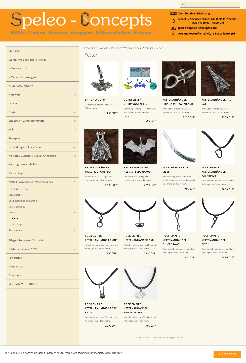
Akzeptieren (227, 354)
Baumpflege (16, 173)
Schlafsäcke (15, 194)
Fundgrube (15, 257)
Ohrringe (17, 224)
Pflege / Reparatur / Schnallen (27, 240)
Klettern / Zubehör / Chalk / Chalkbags (32, 155)
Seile (11, 129)
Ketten (15, 218)
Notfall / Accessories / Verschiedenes (31, 182)
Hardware (15, 94)
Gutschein (15, 275)
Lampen (14, 103)
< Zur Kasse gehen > (21, 85)
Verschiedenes (17, 206)
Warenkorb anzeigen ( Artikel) (28, 59)
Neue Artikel (16, 266)
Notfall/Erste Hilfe (19, 189)
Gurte (12, 112)
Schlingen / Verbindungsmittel (27, 120)
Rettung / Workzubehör (23, 164)
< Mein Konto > (18, 68)
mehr (95, 108)
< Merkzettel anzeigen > (23, 77)
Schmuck (14, 212)
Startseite (14, 51)
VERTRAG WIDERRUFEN (23, 284)
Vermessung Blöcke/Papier (23, 200)
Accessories (15, 230)
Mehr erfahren (113, 352)
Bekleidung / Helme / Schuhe (26, 147)
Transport (14, 138)
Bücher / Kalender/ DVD (23, 249)
